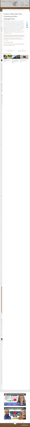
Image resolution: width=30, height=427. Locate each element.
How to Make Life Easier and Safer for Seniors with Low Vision (23, 60)
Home (2, 8)
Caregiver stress (16, 10)
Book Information (14, 422)
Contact (7, 8)
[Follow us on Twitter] (22, 425)
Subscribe (10, 8)
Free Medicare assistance (2, 95)
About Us (10, 422)
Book (13, 8)
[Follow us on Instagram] (26, 425)
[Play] (2, 60)
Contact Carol (2, 77)
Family (20, 10)
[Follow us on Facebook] (23, 425)
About (4, 8)
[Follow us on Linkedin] (25, 425)
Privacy (2, 315)
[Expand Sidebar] (1, 10)
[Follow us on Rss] (27, 425)
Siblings (23, 10)
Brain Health (10, 10)
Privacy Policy (19, 422)
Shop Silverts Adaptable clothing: (8, 42)
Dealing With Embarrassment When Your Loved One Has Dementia (7, 60)
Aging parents (6, 10)
